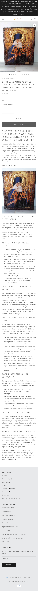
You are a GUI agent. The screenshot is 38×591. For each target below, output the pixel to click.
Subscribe (9, 565)
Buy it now (19, 124)
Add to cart (19, 119)
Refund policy (6, 482)
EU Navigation (6, 495)
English (27, 577)
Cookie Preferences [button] (8, 489)
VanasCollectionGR (10, 79)
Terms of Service (7, 479)
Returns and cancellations (11, 498)
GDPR (4, 485)
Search (4, 476)
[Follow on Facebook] (3, 572)
